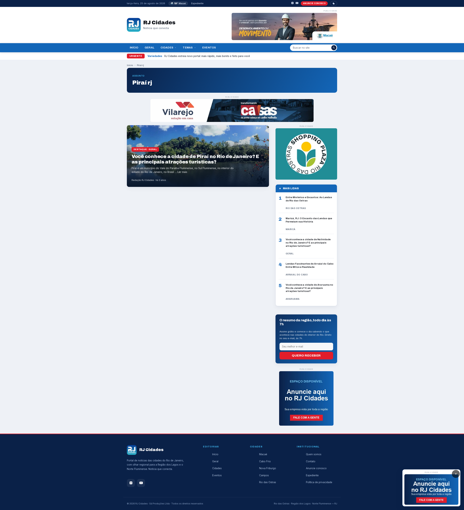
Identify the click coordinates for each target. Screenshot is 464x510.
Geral (149, 47)
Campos (264, 475)
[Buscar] (333, 47)
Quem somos (313, 454)
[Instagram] (292, 3)
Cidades (167, 47)
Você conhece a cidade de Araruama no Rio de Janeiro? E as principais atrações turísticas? (309, 287)
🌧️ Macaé (178, 3)
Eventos (209, 47)
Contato (310, 461)
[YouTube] (297, 3)
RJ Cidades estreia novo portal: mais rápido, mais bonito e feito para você (207, 56)
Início (134, 47)
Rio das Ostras (267, 482)
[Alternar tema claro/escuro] (333, 3)
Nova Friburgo (267, 468)
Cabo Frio (265, 461)
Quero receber (306, 355)
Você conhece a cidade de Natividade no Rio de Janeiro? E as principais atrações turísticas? (308, 242)
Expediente (197, 3)
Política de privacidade (319, 482)
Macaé (263, 454)
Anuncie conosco (314, 3)
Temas (188, 47)
